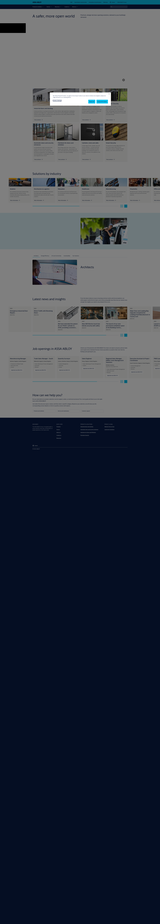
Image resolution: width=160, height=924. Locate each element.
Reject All (91, 101)
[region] (80, 99)
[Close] (109, 94)
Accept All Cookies (102, 101)
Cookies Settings (57, 100)
